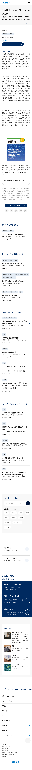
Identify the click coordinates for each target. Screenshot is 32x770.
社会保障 (5, 440)
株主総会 (7, 522)
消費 (6, 512)
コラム (4, 379)
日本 (16, 260)
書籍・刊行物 (5, 711)
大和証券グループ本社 (7, 754)
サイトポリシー (5, 748)
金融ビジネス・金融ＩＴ (9, 277)
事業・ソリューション (8, 696)
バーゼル (7, 527)
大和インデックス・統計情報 (9, 752)
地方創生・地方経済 (7, 34)
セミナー (4, 715)
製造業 (13, 512)
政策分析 (23, 689)
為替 (6, 517)
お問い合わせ (5, 745)
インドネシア (17, 522)
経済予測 (5, 348)
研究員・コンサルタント (8, 706)
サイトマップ (5, 750)
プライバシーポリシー (7, 746)
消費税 (13, 517)
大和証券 (4, 756)
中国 (4, 423)
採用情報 (4, 730)
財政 (16, 292)
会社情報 (4, 725)
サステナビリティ (7, 720)
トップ (4, 689)
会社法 (21, 517)
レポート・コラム (13, 689)
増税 (27, 512)
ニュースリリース (7, 735)
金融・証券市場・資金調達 (21, 274)
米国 (4, 363)
